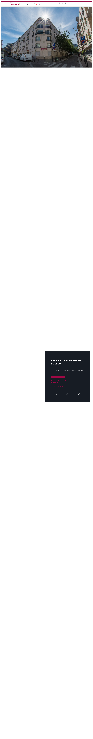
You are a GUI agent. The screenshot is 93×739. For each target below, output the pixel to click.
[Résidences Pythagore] (18, 3)
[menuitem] (36, 4)
